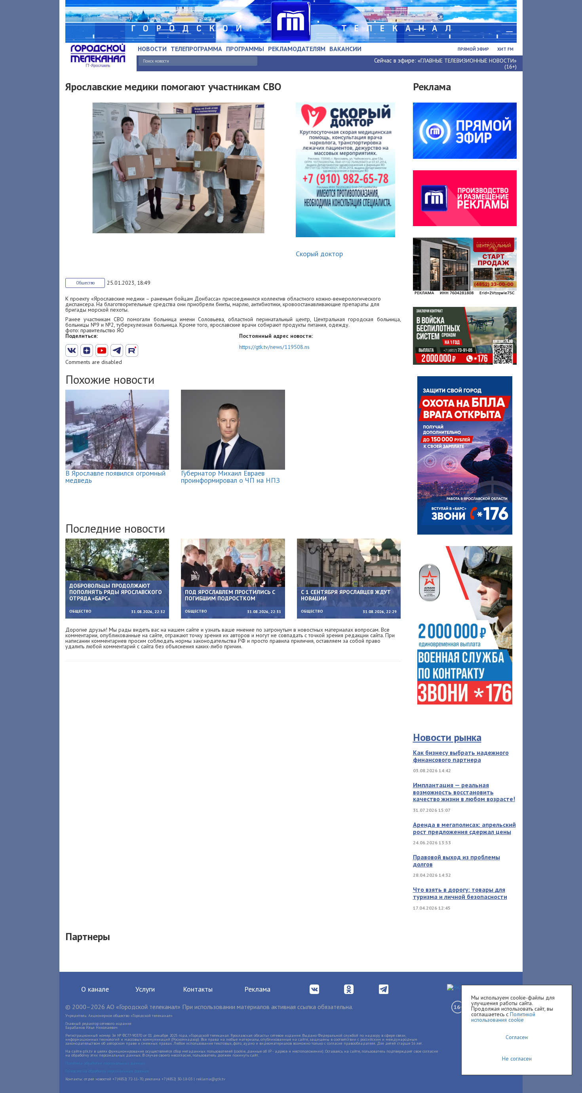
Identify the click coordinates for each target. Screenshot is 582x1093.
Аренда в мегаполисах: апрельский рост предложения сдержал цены (464, 828)
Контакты (198, 989)
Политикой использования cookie (503, 1017)
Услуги (145, 989)
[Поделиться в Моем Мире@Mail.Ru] (147, 350)
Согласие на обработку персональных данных (107, 1071)
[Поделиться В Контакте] (71, 350)
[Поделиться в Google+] (86, 350)
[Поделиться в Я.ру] (162, 350)
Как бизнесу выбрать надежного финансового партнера (461, 756)
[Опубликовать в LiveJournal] (116, 350)
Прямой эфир (473, 49)
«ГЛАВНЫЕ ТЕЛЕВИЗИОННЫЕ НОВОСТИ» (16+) (467, 63)
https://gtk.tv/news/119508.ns (274, 346)
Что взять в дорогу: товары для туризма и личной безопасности (460, 893)
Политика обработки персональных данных (105, 1063)
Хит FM (505, 49)
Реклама (257, 989)
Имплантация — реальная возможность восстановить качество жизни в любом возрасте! (464, 792)
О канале (95, 989)
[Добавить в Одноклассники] (132, 350)
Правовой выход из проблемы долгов (456, 860)
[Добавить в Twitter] (101, 350)
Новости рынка (447, 737)
